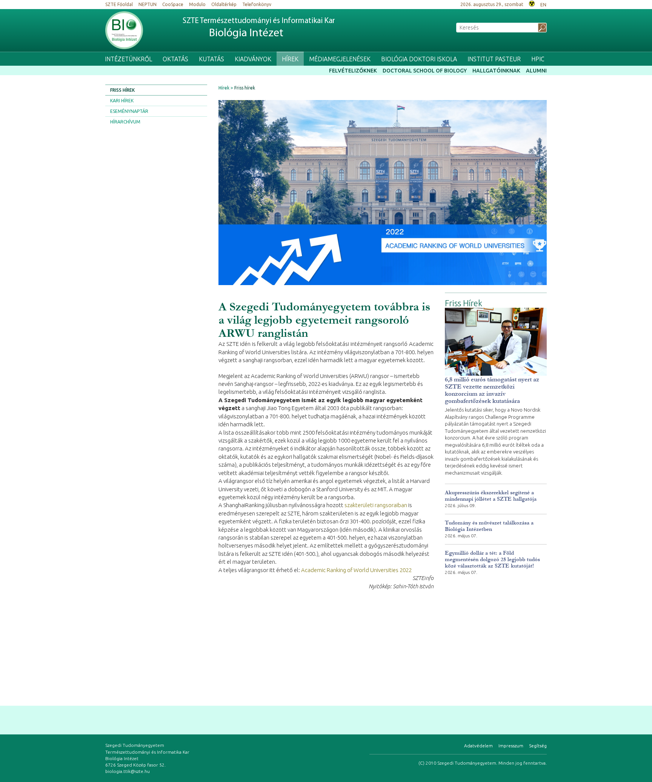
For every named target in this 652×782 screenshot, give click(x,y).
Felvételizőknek (353, 71)
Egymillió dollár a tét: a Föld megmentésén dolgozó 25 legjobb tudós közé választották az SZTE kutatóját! (492, 559)
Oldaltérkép (224, 4)
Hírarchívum (125, 121)
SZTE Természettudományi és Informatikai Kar (259, 28)
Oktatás (175, 59)
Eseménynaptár (129, 111)
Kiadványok (253, 59)
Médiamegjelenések (340, 59)
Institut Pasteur (494, 59)
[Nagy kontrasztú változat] (532, 3)
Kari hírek (122, 100)
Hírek (290, 59)
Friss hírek (122, 90)
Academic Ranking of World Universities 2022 (356, 570)
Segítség (538, 745)
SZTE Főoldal (119, 4)
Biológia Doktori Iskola (419, 59)
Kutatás (211, 59)
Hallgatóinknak (496, 71)
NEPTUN (147, 4)
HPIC (537, 59)
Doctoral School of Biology (425, 71)
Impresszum (510, 745)
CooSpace (172, 4)
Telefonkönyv (256, 4)
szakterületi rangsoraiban (375, 505)
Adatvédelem (478, 745)
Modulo (197, 4)
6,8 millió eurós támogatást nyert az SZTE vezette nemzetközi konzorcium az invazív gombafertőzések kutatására (492, 390)
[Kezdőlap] (124, 30)
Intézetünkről (128, 59)
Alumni (536, 71)
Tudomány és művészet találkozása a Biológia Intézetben (489, 526)
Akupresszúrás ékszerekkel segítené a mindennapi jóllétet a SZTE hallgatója (491, 495)
